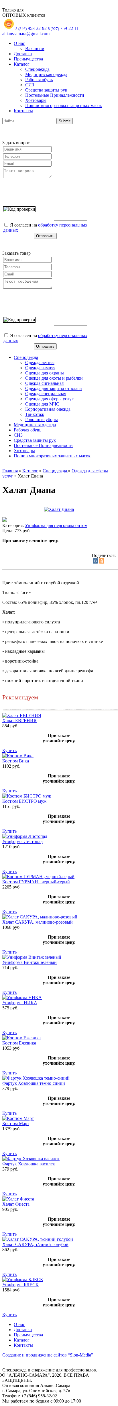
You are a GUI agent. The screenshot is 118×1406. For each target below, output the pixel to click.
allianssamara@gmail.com (26, 33)
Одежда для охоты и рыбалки (54, 378)
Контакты (23, 110)
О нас (19, 43)
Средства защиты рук (46, 89)
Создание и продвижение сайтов (47, 1354)
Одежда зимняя (40, 367)
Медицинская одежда (46, 74)
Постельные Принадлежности (54, 95)
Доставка (23, 53)
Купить (9, 750)
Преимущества (28, 58)
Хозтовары (35, 100)
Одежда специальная (45, 393)
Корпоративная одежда (47, 409)
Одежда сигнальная (44, 383)
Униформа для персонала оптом (56, 525)
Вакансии (34, 48)
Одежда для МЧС (42, 404)
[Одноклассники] (101, 561)
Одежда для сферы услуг (49, 398)
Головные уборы (41, 419)
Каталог (22, 64)
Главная (10, 470)
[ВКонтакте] (95, 561)
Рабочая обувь (39, 79)
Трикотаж (34, 414)
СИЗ (29, 84)
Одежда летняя (39, 362)
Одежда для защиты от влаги (53, 388)
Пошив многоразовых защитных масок (63, 105)
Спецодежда (37, 69)
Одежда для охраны (44, 372)
